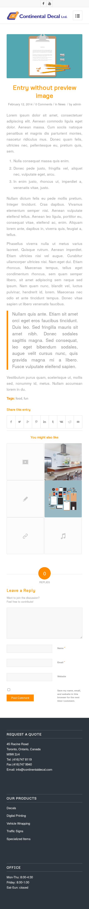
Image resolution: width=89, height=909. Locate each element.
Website (61, 676)
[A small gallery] (63, 461)
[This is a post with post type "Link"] (25, 535)
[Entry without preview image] (44, 56)
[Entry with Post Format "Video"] (25, 461)
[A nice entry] (63, 498)
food (19, 398)
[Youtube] (49, 3)
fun (26, 398)
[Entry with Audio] (63, 535)
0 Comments (43, 104)
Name (61, 648)
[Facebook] (43, 3)
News (61, 104)
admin (77, 104)
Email (61, 662)
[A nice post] (25, 498)
